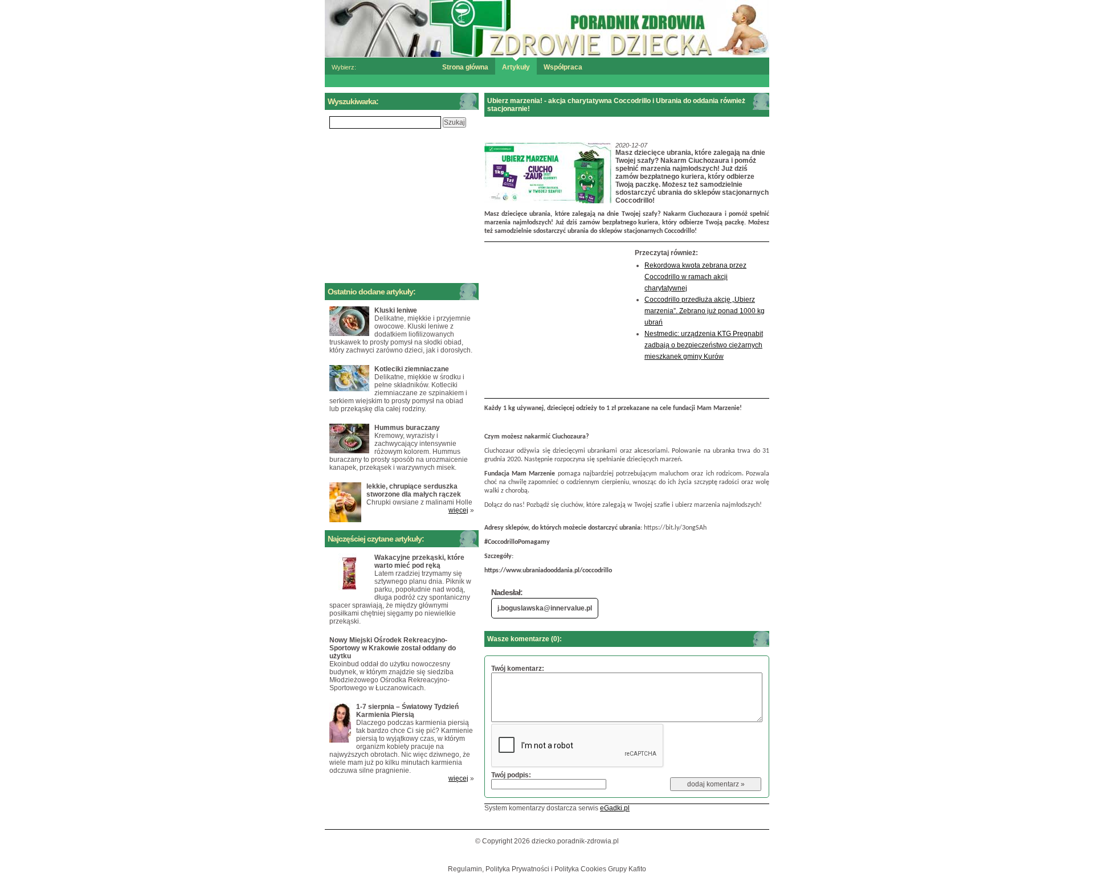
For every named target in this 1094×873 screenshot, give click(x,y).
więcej (458, 510)
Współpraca (563, 67)
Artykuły (516, 67)
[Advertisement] (556, 320)
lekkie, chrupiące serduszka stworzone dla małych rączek (413, 490)
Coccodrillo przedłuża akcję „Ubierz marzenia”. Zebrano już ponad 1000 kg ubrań (704, 311)
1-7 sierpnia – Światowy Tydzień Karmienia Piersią (407, 711)
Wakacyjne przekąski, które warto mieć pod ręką (419, 561)
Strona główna (465, 67)
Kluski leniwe (395, 310)
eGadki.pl (615, 808)
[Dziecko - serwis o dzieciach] (547, 28)
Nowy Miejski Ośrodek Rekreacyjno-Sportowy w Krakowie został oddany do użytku (392, 648)
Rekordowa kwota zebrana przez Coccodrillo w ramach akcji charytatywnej (695, 276)
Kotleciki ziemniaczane (411, 369)
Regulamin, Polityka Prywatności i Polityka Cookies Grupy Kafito (547, 869)
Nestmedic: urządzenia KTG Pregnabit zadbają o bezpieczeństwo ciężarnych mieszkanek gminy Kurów (703, 345)
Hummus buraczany (407, 428)
